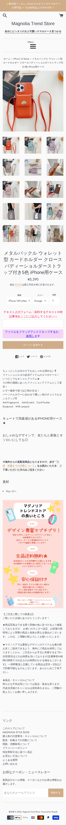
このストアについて (14, 728)
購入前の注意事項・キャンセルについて (25, 736)
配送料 (18, 284)
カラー (40, 295)
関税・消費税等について (16, 744)
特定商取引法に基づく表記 (17, 752)
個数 (54, 294)
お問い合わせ (10, 764)
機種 (19, 295)
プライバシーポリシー (15, 748)
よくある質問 (10, 760)
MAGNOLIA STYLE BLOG (16, 732)
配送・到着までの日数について (31, 463)
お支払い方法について (15, 756)
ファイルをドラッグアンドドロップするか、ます (33, 334)
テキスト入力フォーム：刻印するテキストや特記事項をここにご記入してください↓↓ (33, 314)
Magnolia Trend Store (33, 23)
